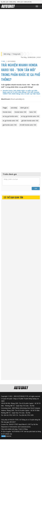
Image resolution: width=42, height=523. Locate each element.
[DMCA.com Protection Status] (6, 436)
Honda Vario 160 (20, 112)
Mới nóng (7, 54)
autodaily (14, 108)
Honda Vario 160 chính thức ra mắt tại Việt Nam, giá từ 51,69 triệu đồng (20, 91)
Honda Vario (7, 112)
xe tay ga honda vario (10, 116)
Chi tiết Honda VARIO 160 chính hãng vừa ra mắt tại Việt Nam (21, 93)
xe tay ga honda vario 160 (30, 116)
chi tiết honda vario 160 (28, 125)
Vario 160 (32, 112)
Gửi (36, 188)
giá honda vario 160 (9, 125)
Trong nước (16, 54)
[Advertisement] (21, 30)
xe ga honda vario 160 (10, 121)
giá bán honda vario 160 (29, 121)
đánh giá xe (24, 108)
